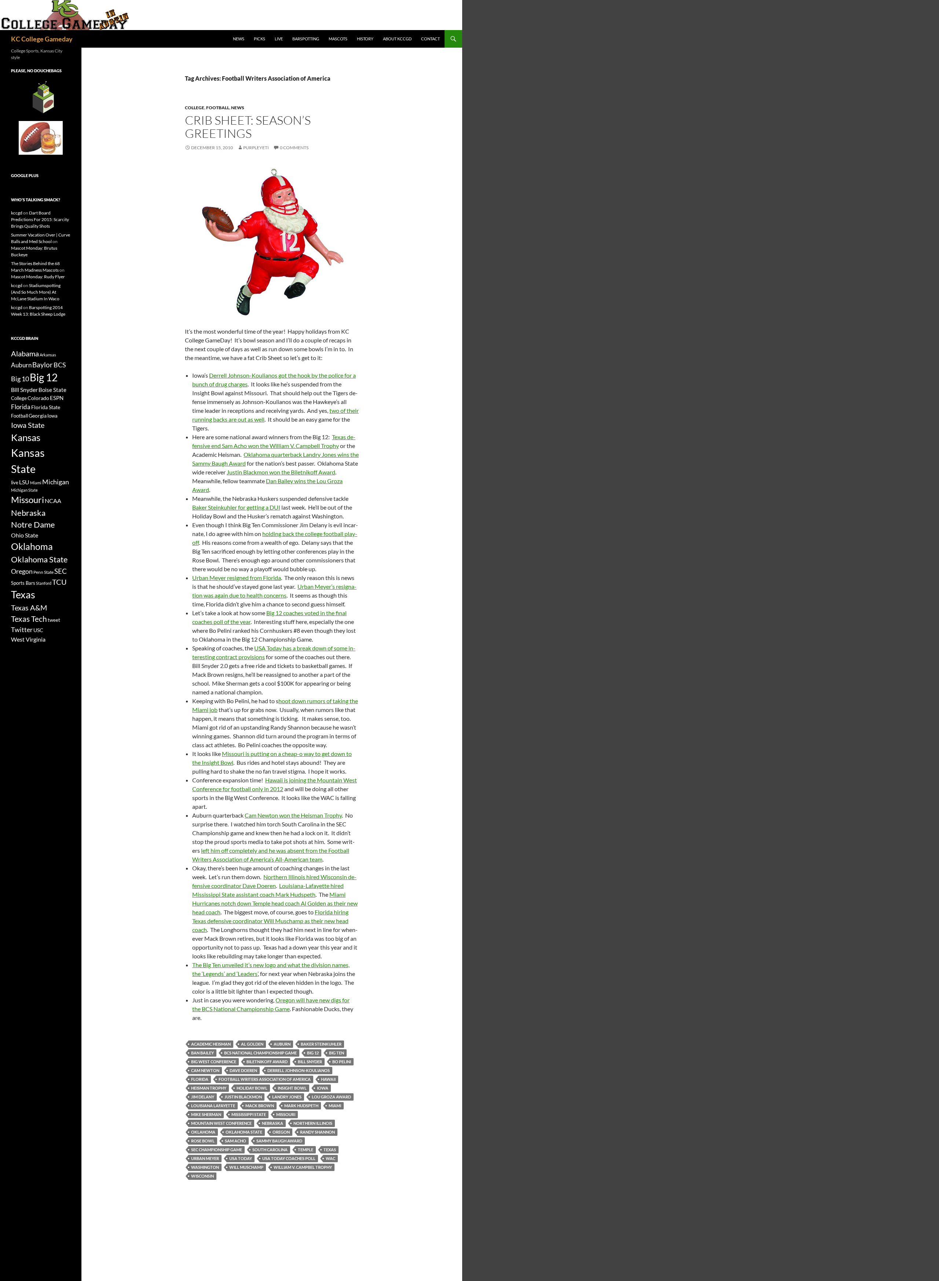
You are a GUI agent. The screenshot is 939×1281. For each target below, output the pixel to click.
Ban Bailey (202, 1052)
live (14, 482)
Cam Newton (205, 1070)
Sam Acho (235, 1140)
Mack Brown (259, 1105)
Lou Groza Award (331, 1096)
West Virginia (28, 639)
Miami (335, 1105)
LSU (24, 481)
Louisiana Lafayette (213, 1105)
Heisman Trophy (208, 1088)
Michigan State (24, 490)
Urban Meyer (205, 1158)
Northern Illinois (312, 1123)
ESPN (56, 398)
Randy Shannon (317, 1132)
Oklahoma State (244, 1132)
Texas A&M (29, 607)
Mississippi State (248, 1114)
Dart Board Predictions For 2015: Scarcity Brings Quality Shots (40, 219)
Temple (305, 1149)
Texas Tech (29, 618)
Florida (199, 1079)
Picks (259, 38)
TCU (59, 581)
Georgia (38, 415)
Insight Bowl (292, 1088)
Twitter (22, 629)
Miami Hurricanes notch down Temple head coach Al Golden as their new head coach (275, 903)
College (194, 107)
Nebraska (272, 1123)
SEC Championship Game (216, 1149)
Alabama (25, 353)
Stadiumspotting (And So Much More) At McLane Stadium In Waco (36, 292)
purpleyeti (256, 147)
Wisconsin (202, 1176)
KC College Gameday (42, 39)
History (365, 38)
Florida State (45, 407)
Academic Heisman (211, 1044)
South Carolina (270, 1149)
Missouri (285, 1114)
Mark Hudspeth (301, 1105)
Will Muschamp (246, 1167)
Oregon (281, 1132)
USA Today (240, 1158)
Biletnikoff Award (267, 1061)
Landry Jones (287, 1096)
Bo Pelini (341, 1061)
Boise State (52, 389)
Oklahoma (203, 1132)
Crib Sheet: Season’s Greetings (248, 127)
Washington (205, 1167)
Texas (330, 1149)
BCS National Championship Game (260, 1052)
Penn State (43, 572)
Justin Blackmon (243, 1096)
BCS (60, 365)
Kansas (25, 437)
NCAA (53, 500)
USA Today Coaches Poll (288, 1158)
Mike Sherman (206, 1114)
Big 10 (20, 379)
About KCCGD (397, 38)
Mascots (338, 38)
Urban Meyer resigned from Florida (236, 577)
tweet (54, 620)
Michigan (55, 482)
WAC (330, 1158)
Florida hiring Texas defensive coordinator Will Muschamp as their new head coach (270, 921)
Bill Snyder (310, 1061)
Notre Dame (33, 524)
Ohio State (24, 535)
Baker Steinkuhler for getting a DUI (236, 507)
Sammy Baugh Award (279, 1140)
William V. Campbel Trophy (303, 1167)
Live (279, 38)
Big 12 (313, 1052)
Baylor (42, 364)
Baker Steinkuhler (321, 1044)
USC (38, 630)
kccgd (16, 213)
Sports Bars (23, 583)
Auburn (282, 1044)
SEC (60, 571)
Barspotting (305, 38)
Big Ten (336, 1052)
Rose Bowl (203, 1140)
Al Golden (252, 1044)
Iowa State (27, 425)
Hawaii (328, 1079)
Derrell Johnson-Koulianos (298, 1070)
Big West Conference (213, 1061)
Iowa (322, 1088)
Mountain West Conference (221, 1123)
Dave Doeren (243, 1070)
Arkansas (48, 354)
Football (217, 107)
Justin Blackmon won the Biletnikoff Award (281, 472)
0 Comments (294, 147)
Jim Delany (202, 1096)
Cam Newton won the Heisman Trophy (293, 815)
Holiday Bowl (252, 1088)
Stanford (43, 583)
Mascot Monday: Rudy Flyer (38, 276)
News (238, 38)
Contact (430, 38)
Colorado (38, 398)
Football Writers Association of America (265, 1079)
